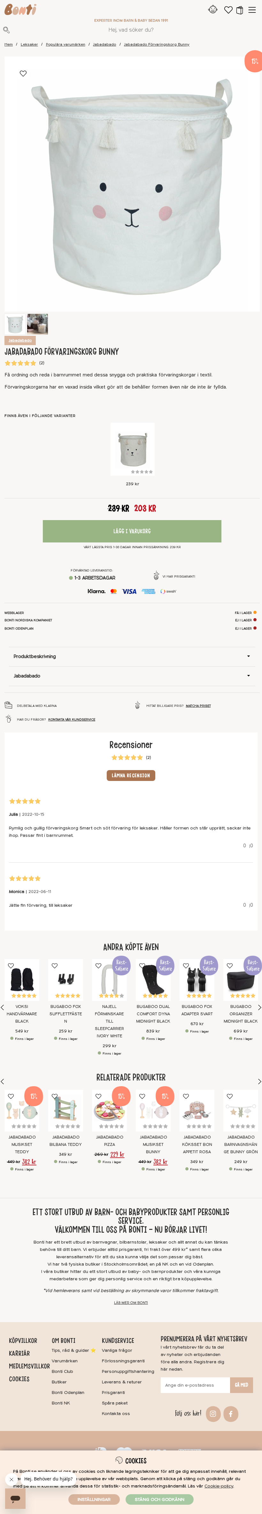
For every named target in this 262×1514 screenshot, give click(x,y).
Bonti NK (61, 1403)
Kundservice (118, 1340)
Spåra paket (114, 1403)
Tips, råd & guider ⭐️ (74, 1350)
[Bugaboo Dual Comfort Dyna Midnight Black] (153, 980)
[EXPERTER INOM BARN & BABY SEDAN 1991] (20, 10)
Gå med (241, 1385)
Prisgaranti (113, 1392)
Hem (8, 44)
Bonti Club (62, 1371)
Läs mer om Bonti (131, 1303)
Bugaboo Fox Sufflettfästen (66, 1014)
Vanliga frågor (117, 1350)
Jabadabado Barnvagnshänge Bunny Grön (241, 1144)
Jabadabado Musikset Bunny (153, 1144)
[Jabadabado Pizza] (109, 1111)
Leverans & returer (122, 1382)
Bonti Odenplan (68, 1392)
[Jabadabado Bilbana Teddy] (65, 1111)
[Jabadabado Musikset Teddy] (21, 1111)
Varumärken (65, 1361)
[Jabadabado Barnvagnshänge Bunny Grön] (240, 1111)
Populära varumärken (65, 44)
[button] (239, 10)
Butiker (59, 1382)
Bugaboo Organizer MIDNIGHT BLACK (241, 1014)
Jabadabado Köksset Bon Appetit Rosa (197, 1144)
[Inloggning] (213, 10)
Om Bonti (63, 1340)
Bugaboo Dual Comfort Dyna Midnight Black (153, 1014)
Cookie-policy (218, 1486)
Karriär (19, 1353)
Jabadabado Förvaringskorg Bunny (156, 44)
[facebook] (230, 1413)
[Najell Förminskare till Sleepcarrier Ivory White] (109, 980)
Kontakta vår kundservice (71, 720)
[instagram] (212, 1413)
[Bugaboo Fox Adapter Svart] (197, 980)
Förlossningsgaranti (123, 1361)
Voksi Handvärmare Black (22, 1014)
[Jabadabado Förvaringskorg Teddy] (133, 449)
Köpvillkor (23, 1340)
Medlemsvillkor (29, 1366)
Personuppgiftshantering (128, 1371)
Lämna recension (131, 775)
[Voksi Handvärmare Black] (21, 980)
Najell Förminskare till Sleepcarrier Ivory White (109, 1021)
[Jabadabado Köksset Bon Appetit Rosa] (197, 1111)
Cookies (19, 1379)
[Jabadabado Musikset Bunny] (153, 1111)
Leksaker (29, 44)
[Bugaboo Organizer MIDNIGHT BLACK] (240, 980)
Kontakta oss (116, 1413)
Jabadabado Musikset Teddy (22, 1144)
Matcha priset (198, 706)
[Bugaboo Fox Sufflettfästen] (65, 980)
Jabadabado (104, 44)
